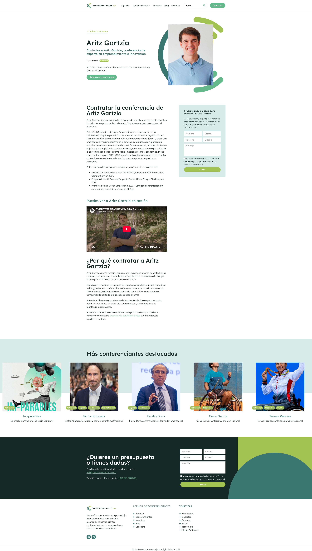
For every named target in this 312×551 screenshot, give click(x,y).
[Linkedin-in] (89, 537)
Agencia (125, 5)
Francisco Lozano (218, 416)
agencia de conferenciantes (125, 315)
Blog (166, 5)
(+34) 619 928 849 (127, 478)
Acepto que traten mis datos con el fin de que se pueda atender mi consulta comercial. (201, 161)
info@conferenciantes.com (101, 472)
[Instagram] (94, 537)
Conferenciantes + (141, 5)
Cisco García (32, 416)
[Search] (204, 5)
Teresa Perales (94, 416)
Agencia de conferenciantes (151, 506)
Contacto (175, 5)
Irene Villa (156, 416)
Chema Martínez (280, 416)
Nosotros (157, 5)
